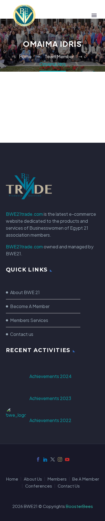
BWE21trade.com (24, 214)
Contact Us (69, 486)
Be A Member (85, 479)
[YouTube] (67, 459)
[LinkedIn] (45, 459)
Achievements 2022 (50, 420)
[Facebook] (38, 459)
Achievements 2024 (50, 376)
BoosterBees (79, 506)
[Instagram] (60, 459)
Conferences (38, 486)
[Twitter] (52, 459)
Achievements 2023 (50, 398)
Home (12, 479)
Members (57, 479)
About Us (33, 479)
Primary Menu (94, 15)
